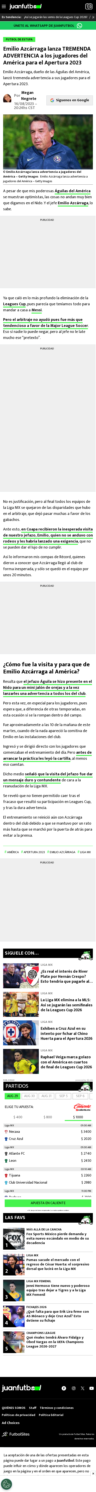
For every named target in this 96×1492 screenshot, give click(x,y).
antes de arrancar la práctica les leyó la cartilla (47, 755)
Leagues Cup (14, 304)
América (13, 852)
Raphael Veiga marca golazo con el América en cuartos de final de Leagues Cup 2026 (66, 1062)
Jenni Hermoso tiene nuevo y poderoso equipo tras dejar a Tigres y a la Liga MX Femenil (58, 1290)
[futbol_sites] (15, 1434)
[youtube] (91, 1388)
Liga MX (85, 852)
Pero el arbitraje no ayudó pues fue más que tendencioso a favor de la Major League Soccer (45, 322)
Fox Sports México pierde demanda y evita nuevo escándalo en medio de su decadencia (57, 1238)
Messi (36, 310)
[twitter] (82, 1388)
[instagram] (73, 1388)
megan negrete (28, 95)
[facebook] (64, 1388)
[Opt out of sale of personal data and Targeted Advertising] (6, 1484)
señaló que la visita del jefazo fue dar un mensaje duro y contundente (48, 777)
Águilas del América (72, 191)
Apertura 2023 (34, 852)
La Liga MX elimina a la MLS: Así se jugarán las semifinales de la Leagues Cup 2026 (66, 1005)
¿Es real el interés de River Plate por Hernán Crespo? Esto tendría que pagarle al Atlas (65, 979)
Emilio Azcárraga (73, 203)
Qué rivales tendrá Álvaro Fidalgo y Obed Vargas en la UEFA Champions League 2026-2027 (55, 1342)
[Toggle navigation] (4, 6)
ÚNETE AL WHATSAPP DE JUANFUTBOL (44, 26)
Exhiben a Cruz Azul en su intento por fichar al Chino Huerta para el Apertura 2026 (66, 1033)
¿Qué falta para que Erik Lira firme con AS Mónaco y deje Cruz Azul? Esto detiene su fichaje (57, 1316)
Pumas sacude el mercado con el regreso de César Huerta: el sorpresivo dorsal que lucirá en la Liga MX (57, 1264)
